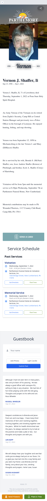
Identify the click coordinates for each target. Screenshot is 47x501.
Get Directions (13, 282)
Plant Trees (33, 282)
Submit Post (23, 366)
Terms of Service (29, 491)
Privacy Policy (17, 491)
